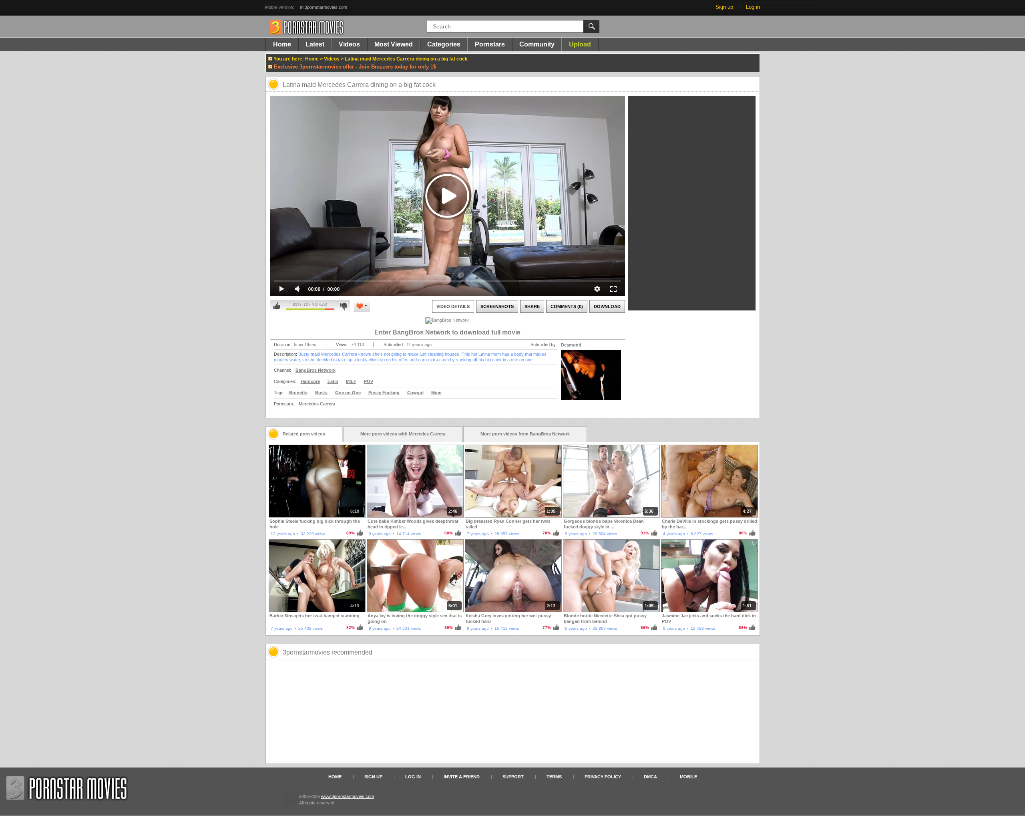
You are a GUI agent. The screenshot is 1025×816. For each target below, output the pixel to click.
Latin (333, 381)
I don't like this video (343, 306)
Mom (436, 392)
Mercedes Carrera (317, 403)
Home (282, 44)
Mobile (688, 776)
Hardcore (310, 381)
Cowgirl (415, 392)
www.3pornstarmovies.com (347, 796)
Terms (554, 776)
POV (368, 381)
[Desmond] (591, 380)
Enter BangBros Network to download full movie (447, 332)
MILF (351, 381)
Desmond (571, 345)
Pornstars (490, 44)
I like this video (276, 306)
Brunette (298, 392)
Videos (349, 44)
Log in (753, 7)
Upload (580, 44)
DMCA (650, 776)
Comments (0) (567, 306)
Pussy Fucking (384, 392)
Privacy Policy (603, 776)
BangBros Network (315, 370)
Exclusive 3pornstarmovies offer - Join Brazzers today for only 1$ (355, 67)
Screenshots (497, 306)
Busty (321, 392)
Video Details (453, 306)
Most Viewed (393, 44)
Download (607, 306)
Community (537, 44)
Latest (314, 44)
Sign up (724, 7)
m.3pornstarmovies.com (323, 7)
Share (532, 306)
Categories (443, 44)
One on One (348, 392)
